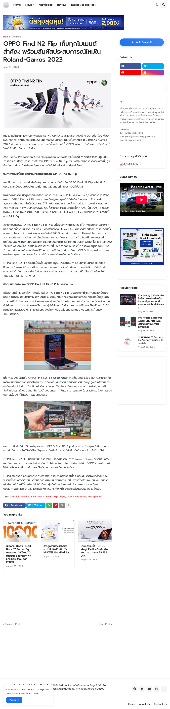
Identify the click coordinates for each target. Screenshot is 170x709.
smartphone (94, 496)
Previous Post (12, 624)
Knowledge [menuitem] (46, 5)
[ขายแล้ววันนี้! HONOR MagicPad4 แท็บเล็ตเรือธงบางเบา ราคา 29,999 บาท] (95, 530)
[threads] (164, 689)
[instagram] (153, 72)
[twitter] (153, 66)
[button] (156, 5)
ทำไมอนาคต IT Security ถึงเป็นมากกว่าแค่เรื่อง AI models (150, 340)
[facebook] (130, 66)
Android (16, 37)
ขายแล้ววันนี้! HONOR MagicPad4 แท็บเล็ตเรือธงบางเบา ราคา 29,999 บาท (94, 551)
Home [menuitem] (17, 5)
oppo (62, 496)
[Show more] (68, 505)
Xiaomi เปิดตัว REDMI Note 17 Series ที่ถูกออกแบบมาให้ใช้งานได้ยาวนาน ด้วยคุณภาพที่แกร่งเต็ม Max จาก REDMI (19, 554)
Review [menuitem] (61, 5)
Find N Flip (52, 496)
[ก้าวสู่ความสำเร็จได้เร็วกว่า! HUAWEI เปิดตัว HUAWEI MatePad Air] (58, 530)
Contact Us (160, 704)
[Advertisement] (83, 596)
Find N (41, 496)
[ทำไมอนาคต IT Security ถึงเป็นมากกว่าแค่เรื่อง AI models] (128, 341)
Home (6, 37)
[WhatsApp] (49, 505)
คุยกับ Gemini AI (141, 42)
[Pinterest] (55, 505)
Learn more (32, 693)
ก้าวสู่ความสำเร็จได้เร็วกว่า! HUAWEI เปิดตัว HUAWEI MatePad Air (56, 549)
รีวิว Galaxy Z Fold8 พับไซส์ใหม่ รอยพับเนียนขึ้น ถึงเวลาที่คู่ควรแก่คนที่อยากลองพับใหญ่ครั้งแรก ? (151, 301)
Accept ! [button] (14, 700)
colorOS (25, 496)
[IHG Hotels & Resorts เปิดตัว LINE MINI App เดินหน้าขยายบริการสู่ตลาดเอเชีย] (128, 321)
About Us (144, 704)
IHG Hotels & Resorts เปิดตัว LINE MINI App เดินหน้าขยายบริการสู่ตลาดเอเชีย (150, 322)
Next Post (104, 624)
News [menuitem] (28, 5)
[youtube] (130, 72)
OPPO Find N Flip (76, 496)
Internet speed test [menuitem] (83, 5)
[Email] (62, 505)
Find (33, 496)
